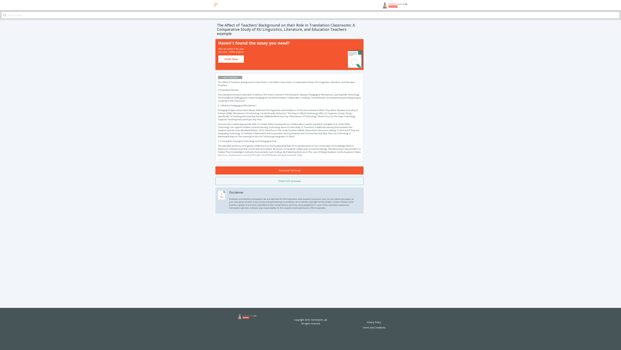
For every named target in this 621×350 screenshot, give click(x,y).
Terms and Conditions (374, 327)
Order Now (231, 59)
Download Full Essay (289, 170)
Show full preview (289, 181)
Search (4, 15)
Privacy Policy (374, 322)
